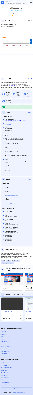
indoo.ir (3, 339)
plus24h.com (5, 385)
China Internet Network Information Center (15, 120)
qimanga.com (5, 365)
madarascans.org (6, 363)
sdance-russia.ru (6, 346)
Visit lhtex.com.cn (16, 10)
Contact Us (16, 388)
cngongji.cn (4, 349)
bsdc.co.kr (4, 380)
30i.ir (2, 336)
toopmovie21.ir (5, 341)
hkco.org (3, 334)
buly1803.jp (4, 372)
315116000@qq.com (10, 203)
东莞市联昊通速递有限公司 (11, 195)
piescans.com (5, 377)
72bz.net (3, 331)
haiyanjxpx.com (5, 351)
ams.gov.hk (4, 375)
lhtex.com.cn (12, 85)
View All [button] (30, 78)
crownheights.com (6, 367)
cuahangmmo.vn (6, 382)
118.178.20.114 (8, 124)
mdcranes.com (5, 344)
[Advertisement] (16, 32)
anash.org (4, 370)
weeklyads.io (5, 353)
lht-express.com (7, 311)
